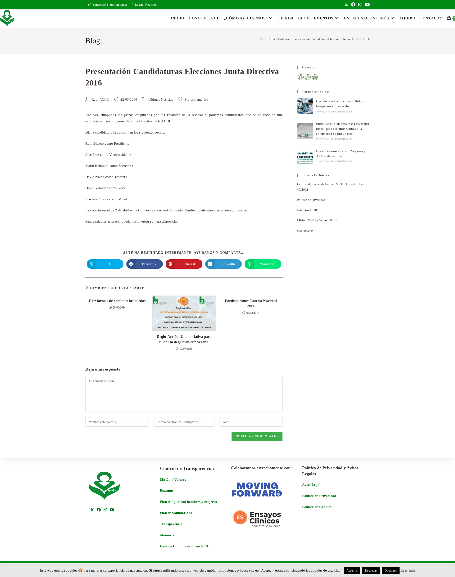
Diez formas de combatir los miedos (117, 301)
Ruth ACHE (100, 99)
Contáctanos (305, 231)
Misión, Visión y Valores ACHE (317, 220)
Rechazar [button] (371, 570)
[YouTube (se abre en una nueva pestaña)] (367, 4)
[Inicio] (261, 39)
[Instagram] (308, 77)
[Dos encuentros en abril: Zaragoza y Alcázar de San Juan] (305, 156)
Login (139, 4)
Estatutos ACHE (307, 210)
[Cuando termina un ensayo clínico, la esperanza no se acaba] (305, 106)
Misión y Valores (173, 479)
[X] (92, 510)
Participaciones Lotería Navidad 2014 (251, 303)
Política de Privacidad (311, 199)
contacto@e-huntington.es (110, 4)
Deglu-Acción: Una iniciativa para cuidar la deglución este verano (184, 339)
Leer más (407, 570)
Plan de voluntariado (176, 513)
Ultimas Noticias (160, 99)
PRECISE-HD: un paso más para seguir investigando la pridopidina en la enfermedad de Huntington (342, 128)
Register (150, 4)
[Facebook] (301, 77)
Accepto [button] (351, 570)
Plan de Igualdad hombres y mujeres (188, 502)
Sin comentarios (196, 99)
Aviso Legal (311, 485)
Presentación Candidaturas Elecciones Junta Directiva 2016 (331, 39)
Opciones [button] (391, 570)
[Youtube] (315, 77)
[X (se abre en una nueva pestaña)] (346, 4)
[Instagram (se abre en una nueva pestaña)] (360, 4)
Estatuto (166, 490)
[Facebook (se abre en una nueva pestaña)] (353, 4)
